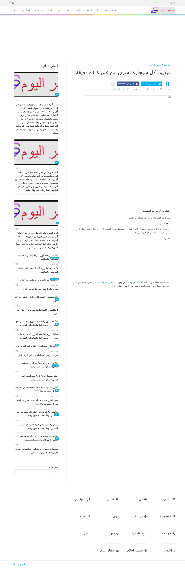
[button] (11, 3)
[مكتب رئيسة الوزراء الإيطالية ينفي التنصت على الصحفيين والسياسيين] (36, 257)
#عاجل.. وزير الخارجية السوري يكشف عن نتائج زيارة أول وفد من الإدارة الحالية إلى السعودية (38, 336)
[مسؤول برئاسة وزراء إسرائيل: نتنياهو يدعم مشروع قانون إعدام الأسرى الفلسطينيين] (36, 438)
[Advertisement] (92, 37)
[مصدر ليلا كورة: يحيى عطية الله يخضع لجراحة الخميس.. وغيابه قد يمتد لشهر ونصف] (36, 413)
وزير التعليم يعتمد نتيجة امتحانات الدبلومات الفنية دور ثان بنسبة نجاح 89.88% (37, 402)
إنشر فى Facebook (126, 84)
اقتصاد (77, 10)
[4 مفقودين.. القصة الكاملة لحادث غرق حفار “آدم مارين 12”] (36, 299)
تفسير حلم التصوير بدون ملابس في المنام (40, 289)
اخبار (98, 10)
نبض (150, 65)
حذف (115, 89)
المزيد (24, 10)
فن (59, 10)
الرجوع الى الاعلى (17, 564)
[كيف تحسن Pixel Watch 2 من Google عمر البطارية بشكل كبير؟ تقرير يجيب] (36, 365)
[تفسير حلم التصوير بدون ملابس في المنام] (36, 280)
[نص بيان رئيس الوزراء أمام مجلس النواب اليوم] (36, 346)
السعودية (88, 10)
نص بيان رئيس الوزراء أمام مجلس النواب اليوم (38, 355)
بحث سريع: (53, 467)
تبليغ (125, 89)
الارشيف (167, 65)
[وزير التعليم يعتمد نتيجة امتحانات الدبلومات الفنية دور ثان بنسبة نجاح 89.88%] (36, 389)
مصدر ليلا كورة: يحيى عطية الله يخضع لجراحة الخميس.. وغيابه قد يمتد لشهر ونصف (38, 427)
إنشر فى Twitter (149, 84)
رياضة (50, 10)
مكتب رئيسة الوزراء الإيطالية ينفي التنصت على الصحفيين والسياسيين (38, 270)
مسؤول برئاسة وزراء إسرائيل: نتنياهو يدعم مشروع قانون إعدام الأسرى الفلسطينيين (36, 451)
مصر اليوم (109, 10)
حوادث (67, 10)
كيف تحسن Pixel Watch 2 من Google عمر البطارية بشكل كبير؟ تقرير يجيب (40, 378)
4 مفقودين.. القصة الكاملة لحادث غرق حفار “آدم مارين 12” (37, 312)
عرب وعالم (39, 10)
